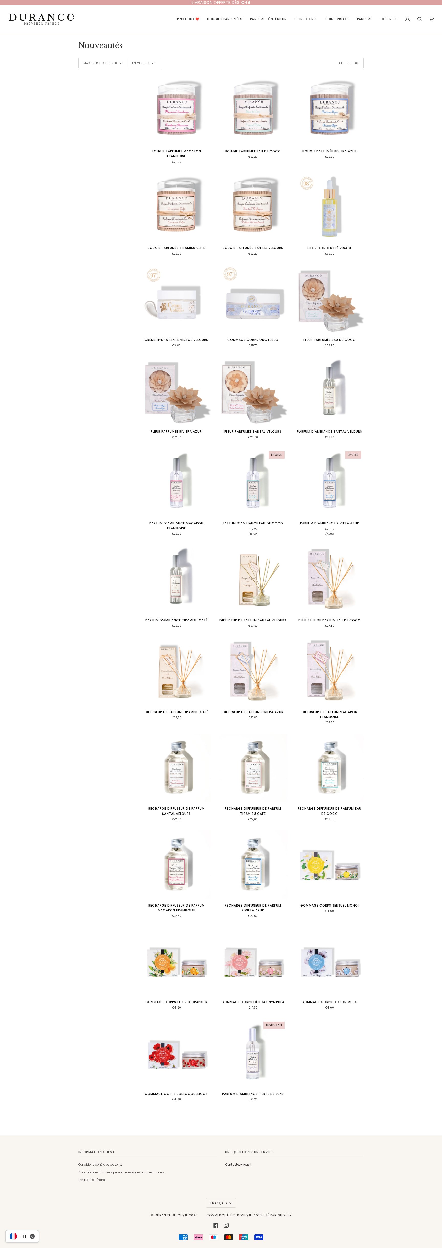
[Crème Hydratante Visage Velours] (176, 299)
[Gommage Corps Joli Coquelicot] (176, 1053)
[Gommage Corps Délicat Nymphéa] (253, 961)
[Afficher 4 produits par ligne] (358, 62)
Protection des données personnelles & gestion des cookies (121, 1172)
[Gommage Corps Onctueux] (253, 299)
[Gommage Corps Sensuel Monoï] (329, 864)
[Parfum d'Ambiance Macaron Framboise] (176, 483)
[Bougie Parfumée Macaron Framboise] (176, 110)
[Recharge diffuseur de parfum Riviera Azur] (253, 864)
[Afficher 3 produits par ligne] (349, 62)
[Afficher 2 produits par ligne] (341, 62)
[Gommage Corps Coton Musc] (329, 961)
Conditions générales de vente (100, 1165)
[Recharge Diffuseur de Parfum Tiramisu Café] (253, 768)
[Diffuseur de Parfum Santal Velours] (253, 579)
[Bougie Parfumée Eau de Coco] (253, 110)
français (219, 1203)
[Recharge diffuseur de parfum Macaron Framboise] (176, 864)
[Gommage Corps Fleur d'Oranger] (176, 961)
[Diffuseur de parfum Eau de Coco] (329, 579)
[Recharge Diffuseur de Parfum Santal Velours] (176, 768)
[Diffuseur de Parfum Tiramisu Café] (176, 671)
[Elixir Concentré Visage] (329, 207)
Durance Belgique (171, 1215)
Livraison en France (92, 1180)
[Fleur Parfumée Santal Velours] (253, 391)
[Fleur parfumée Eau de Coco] (329, 299)
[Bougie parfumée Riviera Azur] (329, 110)
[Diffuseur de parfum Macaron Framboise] (329, 671)
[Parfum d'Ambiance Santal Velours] (329, 391)
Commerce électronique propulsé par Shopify (249, 1215)
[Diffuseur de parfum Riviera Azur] (253, 671)
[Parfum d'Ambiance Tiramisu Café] (176, 579)
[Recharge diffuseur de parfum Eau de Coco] (329, 768)
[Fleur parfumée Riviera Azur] (176, 391)
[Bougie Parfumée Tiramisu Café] (176, 207)
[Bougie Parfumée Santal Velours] (253, 207)
